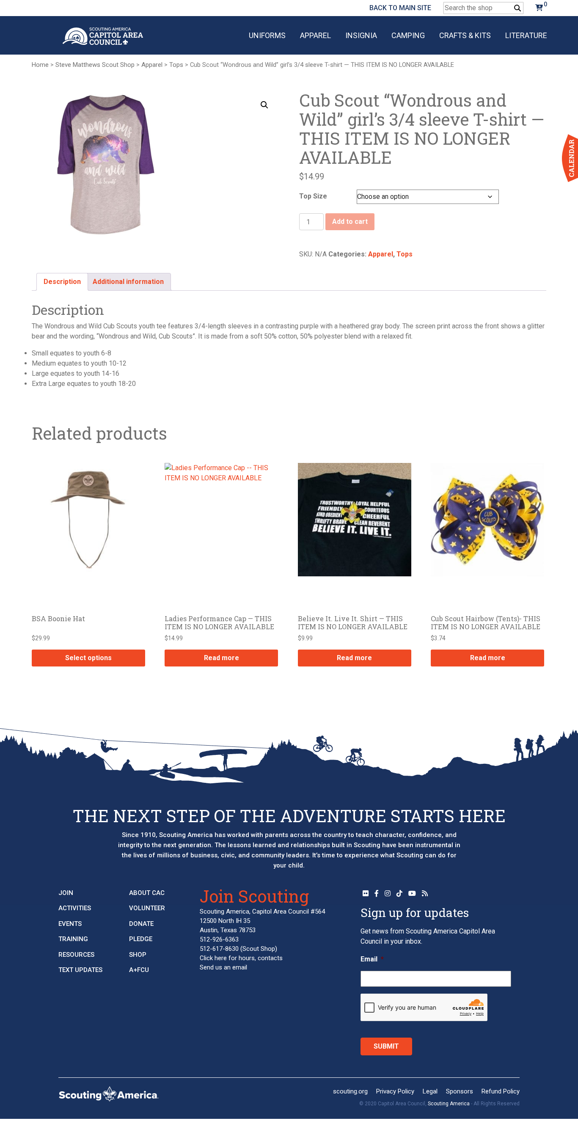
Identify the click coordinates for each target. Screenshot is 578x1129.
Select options (88, 658)
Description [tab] (62, 282)
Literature (526, 35)
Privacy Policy (395, 1091)
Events (70, 924)
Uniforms (267, 35)
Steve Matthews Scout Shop (95, 65)
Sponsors (459, 1091)
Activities (74, 908)
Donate (141, 924)
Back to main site (400, 8)
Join (65, 893)
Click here (213, 958)
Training (73, 939)
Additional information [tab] (128, 282)
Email (372, 959)
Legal (430, 1091)
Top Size (313, 196)
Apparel (315, 35)
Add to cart (350, 222)
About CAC (147, 893)
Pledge (140, 939)
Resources (76, 954)
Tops (176, 65)
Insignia (361, 35)
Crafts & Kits (465, 35)
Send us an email (223, 967)
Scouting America (449, 1104)
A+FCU (139, 970)
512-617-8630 (219, 949)
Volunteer (147, 908)
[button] (264, 105)
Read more (221, 658)
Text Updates (80, 970)
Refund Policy (501, 1091)
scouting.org (350, 1091)
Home (40, 65)
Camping (408, 35)
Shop (137, 954)
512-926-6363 (219, 939)
